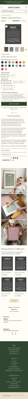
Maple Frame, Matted (8, 89)
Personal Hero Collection (14, 348)
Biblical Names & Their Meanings (14, 370)
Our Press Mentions (14, 366)
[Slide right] (26, 2)
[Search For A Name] (25, 11)
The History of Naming (14, 368)
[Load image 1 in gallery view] (6, 49)
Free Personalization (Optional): (9, 92)
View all (14, 300)
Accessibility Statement (14, 387)
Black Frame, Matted (8, 85)
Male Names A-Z (14, 351)
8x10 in (4, 75)
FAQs (14, 380)
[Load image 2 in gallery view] (11, 49)
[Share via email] (17, 158)
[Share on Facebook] (14, 158)
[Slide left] (2, 2)
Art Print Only (6, 82)
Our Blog (14, 365)
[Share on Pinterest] (15, 158)
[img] (14, 309)
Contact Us (14, 378)
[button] (1, 7)
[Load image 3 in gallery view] (17, 49)
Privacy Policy (14, 383)
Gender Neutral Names (14, 350)
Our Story (14, 361)
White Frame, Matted (18, 82)
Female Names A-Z (14, 353)
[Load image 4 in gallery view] (22, 49)
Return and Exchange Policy (14, 382)
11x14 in (12, 75)
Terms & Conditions (14, 385)
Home (2, 15)
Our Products (14, 363)
